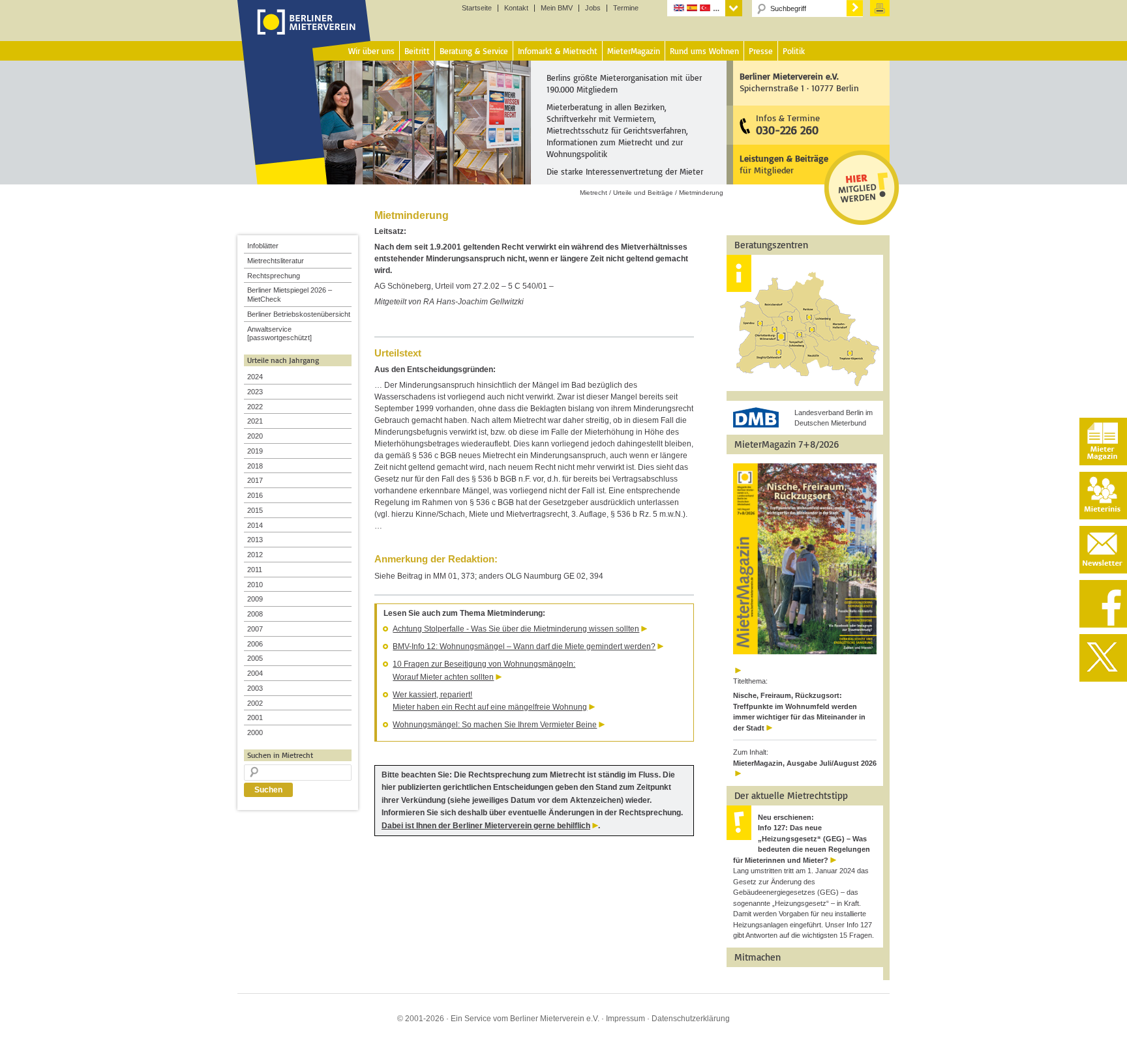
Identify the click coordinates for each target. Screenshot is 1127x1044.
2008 (255, 614)
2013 (255, 540)
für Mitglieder (784, 163)
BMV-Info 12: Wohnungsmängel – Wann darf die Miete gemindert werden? (524, 646)
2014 (255, 525)
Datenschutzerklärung (691, 1018)
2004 (255, 673)
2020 (255, 436)
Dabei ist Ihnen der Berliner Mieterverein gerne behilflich (486, 825)
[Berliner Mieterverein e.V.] (304, 34)
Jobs (593, 8)
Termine (626, 8)
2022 (255, 407)
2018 (255, 466)
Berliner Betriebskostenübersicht (298, 314)
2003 (255, 688)
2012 (255, 554)
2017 (255, 480)
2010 (255, 584)
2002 (255, 703)
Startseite (477, 8)
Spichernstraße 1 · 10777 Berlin (799, 81)
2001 (255, 717)
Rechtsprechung (273, 276)
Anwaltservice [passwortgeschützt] (279, 333)
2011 (254, 569)
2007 (255, 629)
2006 (255, 644)
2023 (255, 392)
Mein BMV (557, 8)
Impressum (625, 1018)
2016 (255, 495)
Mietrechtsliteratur (275, 261)
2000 (255, 732)
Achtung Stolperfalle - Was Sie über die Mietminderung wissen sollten (516, 628)
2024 (255, 377)
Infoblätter (262, 246)
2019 (255, 451)
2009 (255, 599)
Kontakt (516, 8)
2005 (255, 658)
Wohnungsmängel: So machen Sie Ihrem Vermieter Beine (495, 724)
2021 (255, 421)
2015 (255, 510)
